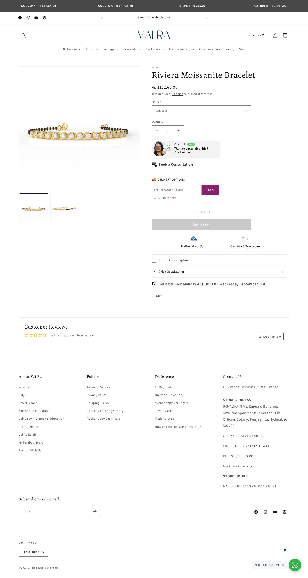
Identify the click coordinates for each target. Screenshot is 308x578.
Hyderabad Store (31, 442)
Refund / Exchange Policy (105, 411)
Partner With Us (30, 450)
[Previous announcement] (101, 18)
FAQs (22, 395)
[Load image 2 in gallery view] (64, 208)
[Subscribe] (95, 511)
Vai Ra (31, 567)
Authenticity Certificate (103, 419)
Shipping (177, 93)
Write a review (270, 336)
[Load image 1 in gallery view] (34, 208)
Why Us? (25, 387)
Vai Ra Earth (27, 435)
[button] (24, 35)
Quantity (157, 122)
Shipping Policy (98, 403)
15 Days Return (166, 387)
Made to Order (165, 419)
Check (210, 190)
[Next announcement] (206, 18)
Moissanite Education (34, 411)
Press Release (29, 427)
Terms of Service (98, 387)
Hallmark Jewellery (169, 395)
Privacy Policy (96, 395)
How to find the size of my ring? (178, 427)
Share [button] (160, 296)
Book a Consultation (176, 164)
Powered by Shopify (47, 567)
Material (157, 102)
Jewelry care (28, 403)
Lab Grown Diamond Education (41, 419)
